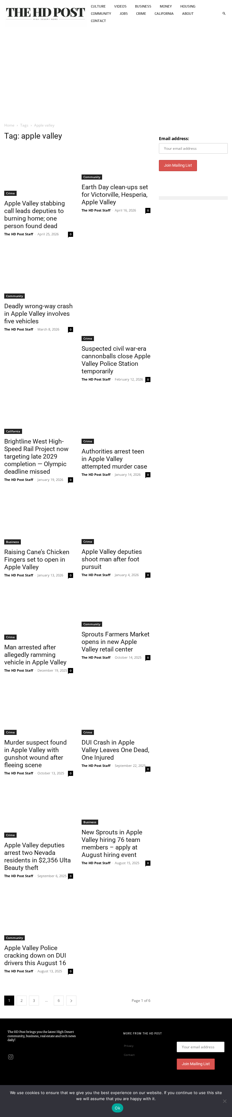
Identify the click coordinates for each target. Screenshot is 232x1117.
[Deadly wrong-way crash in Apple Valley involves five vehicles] (38, 274)
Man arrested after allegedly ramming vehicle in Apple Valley (35, 655)
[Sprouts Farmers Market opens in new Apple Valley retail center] (116, 609)
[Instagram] (11, 1056)
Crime (10, 193)
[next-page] (71, 1001)
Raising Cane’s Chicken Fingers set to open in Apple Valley (36, 559)
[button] (223, 13)
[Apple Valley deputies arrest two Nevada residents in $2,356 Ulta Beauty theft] (38, 813)
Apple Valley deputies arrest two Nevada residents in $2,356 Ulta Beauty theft (37, 856)
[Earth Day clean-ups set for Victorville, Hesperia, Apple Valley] (116, 163)
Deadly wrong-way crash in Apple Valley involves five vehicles (38, 314)
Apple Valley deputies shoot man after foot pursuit (112, 559)
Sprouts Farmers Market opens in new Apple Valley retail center (116, 642)
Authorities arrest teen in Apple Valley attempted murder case (114, 459)
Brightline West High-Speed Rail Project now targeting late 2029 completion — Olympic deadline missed (36, 456)
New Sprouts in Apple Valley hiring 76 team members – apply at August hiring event (112, 843)
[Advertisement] (116, 72)
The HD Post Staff (18, 234)
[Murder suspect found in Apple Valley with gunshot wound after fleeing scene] (38, 710)
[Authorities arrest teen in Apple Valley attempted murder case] (116, 419)
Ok (117, 1108)
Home (9, 125)
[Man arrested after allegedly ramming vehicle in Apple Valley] (38, 615)
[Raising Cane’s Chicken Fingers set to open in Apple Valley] (38, 519)
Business (12, 542)
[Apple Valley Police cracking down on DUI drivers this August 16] (38, 915)
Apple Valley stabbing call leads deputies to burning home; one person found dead (34, 215)
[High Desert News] (46, 13)
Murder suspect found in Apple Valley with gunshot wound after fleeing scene (35, 754)
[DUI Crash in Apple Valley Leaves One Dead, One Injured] (116, 710)
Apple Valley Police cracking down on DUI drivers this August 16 (35, 955)
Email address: (174, 138)
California (13, 431)
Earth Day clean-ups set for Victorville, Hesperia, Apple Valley (115, 195)
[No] (224, 1101)
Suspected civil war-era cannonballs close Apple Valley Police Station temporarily (116, 360)
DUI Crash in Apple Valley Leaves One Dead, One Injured (115, 750)
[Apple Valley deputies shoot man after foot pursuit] (116, 519)
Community (91, 177)
